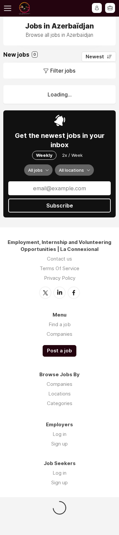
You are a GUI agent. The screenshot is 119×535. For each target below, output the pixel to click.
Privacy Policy (59, 278)
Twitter (45, 292)
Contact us (59, 259)
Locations (59, 393)
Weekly (44, 155)
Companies (59, 334)
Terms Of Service (59, 268)
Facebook (73, 292)
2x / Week (72, 155)
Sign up (59, 444)
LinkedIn (59, 292)
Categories (59, 403)
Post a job (59, 351)
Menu (9, 8)
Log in (59, 434)
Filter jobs (62, 70)
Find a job (60, 324)
